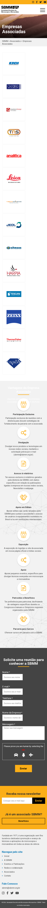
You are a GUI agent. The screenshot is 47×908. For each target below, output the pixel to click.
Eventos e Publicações (14, 864)
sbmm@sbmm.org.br (11, 888)
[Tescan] (14, 294)
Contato (7, 876)
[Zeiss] (14, 317)
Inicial (6, 856)
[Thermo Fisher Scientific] (14, 340)
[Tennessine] (14, 132)
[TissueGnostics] (14, 202)
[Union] (14, 363)
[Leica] (14, 179)
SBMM (10, 9)
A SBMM (8, 860)
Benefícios (23, 821)
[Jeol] (14, 225)
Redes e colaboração (13, 868)
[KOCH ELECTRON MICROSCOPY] (14, 63)
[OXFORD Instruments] (14, 86)
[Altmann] (14, 248)
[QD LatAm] (14, 109)
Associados (9, 872)
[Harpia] (14, 271)
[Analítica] (14, 155)
